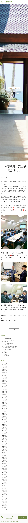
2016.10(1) (4, 507)
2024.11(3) (4, 389)
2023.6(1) (4, 416)
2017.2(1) (4, 502)
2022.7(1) (4, 425)
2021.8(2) (4, 439)
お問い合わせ (22, 517)
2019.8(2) (4, 472)
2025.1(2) (4, 386)
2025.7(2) (4, 380)
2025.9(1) (4, 377)
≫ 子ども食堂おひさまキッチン (9, 346)
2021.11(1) (4, 436)
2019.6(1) (4, 476)
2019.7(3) (4, 474)
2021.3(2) (4, 447)
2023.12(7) (4, 407)
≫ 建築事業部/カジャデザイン (9, 347)
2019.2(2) (4, 480)
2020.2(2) (4, 466)
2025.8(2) (4, 378)
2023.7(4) (4, 414)
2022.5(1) (4, 428)
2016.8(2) (4, 509)
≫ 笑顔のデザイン (6, 354)
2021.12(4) (4, 435)
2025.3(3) (4, 383)
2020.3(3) (4, 465)
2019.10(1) (4, 469)
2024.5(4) (4, 399)
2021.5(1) (4, 444)
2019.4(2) (4, 479)
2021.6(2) (4, 443)
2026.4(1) (4, 367)
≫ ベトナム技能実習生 (7, 343)
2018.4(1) (4, 494)
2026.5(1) (4, 366)
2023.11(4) (4, 408)
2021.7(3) (4, 441)
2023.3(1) (4, 417)
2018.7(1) (4, 490)
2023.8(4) (4, 413)
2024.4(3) (4, 400)
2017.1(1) (4, 504)
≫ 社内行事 (5, 351)
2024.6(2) (4, 397)
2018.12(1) (4, 483)
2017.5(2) (4, 499)
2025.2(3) (4, 385)
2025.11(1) (4, 374)
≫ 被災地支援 (5, 355)
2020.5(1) (4, 461)
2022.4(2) (4, 430)
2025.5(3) (4, 381)
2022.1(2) (4, 433)
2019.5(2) (4, 477)
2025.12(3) (4, 372)
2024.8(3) (4, 394)
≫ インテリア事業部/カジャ (8, 340)
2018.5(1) (4, 493)
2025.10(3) (4, 375)
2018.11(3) (4, 485)
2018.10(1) (4, 487)
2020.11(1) (4, 454)
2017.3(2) (4, 501)
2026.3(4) (4, 369)
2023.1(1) (4, 421)
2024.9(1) (4, 392)
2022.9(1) (4, 424)
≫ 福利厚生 (5, 352)
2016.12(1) (4, 505)
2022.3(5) (4, 432)
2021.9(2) (4, 438)
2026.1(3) (4, 370)
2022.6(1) (4, 427)
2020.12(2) (4, 452)
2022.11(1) (4, 422)
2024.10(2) (4, 391)
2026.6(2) (4, 364)
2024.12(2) (4, 388)
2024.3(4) (4, 402)
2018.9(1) (4, 488)
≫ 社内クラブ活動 (6, 349)
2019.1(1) (4, 482)
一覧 (14, 330)
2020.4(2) (4, 463)
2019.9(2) (4, 471)
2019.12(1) (4, 468)
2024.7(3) (4, 396)
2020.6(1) (4, 460)
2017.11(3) (4, 496)
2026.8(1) (4, 363)
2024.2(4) (4, 403)
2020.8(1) (4, 458)
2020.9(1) (4, 457)
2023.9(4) (4, 411)
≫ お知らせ (5, 341)
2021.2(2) (4, 449)
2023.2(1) (4, 419)
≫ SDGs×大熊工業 (6, 338)
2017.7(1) (4, 498)
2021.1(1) (4, 450)
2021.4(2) (4, 446)
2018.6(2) (4, 491)
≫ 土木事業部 (5, 344)
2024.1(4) (4, 405)
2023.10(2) (4, 410)
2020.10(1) (4, 455)
